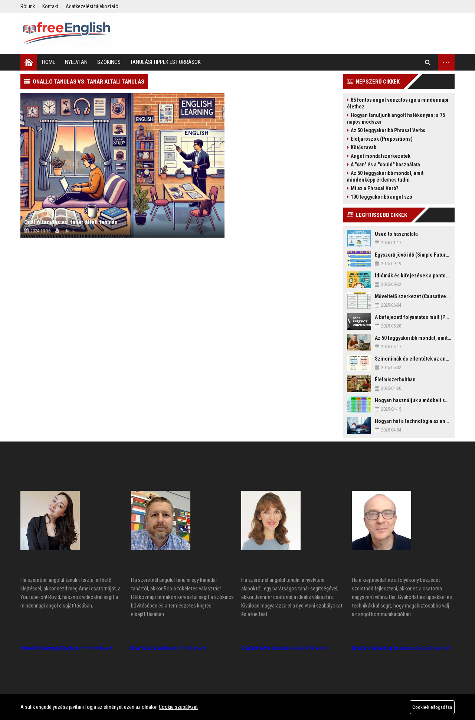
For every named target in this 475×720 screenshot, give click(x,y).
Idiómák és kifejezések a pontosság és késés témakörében (413, 275)
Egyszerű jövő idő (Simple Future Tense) (413, 255)
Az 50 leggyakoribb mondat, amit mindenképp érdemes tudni (385, 176)
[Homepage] (28, 62)
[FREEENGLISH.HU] (66, 33)
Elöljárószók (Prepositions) (382, 139)
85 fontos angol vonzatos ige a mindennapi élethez (397, 103)
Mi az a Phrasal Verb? (374, 188)
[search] (427, 62)
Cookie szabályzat (178, 707)
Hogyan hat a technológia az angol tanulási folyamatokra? (413, 421)
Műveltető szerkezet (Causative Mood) (413, 296)
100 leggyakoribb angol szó (381, 197)
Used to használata (396, 234)
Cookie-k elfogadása (432, 707)
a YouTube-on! (169, 648)
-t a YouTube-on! (67, 648)
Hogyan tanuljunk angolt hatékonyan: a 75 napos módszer (396, 118)
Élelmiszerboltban (395, 379)
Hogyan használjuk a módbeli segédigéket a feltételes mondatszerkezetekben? (413, 400)
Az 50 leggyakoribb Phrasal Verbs (388, 130)
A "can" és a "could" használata (385, 164)
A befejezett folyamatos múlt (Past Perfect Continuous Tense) (413, 317)
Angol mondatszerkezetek (380, 156)
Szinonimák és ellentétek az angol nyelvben (413, 359)
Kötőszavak (363, 147)
